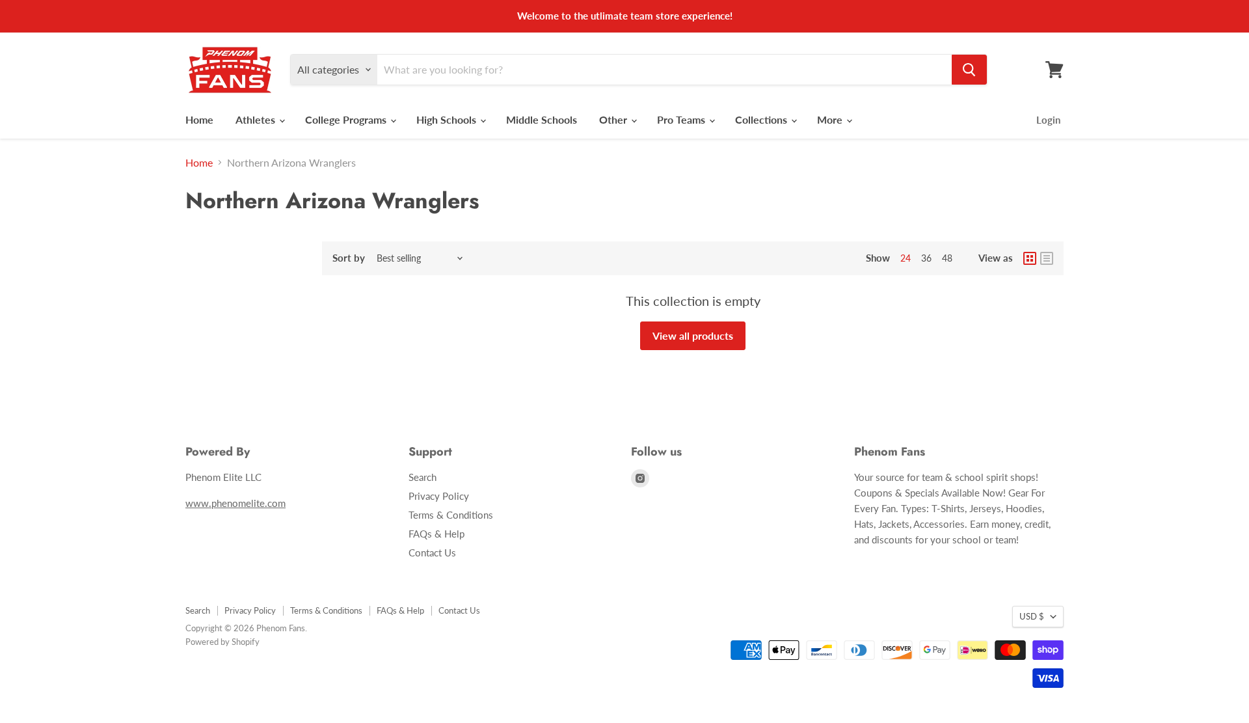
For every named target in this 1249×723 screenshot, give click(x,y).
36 (926, 258)
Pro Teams (682, 119)
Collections (762, 119)
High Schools (447, 119)
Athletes (256, 119)
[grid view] (1029, 258)
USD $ (1031, 616)
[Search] (969, 70)
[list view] (1046, 258)
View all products (692, 335)
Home (199, 119)
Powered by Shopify (222, 641)
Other (614, 119)
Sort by (348, 258)
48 (947, 258)
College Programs (347, 119)
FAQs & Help (436, 533)
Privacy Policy (439, 496)
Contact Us (432, 552)
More (831, 119)
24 (905, 258)
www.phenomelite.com (235, 503)
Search (422, 477)
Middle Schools (541, 119)
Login (1048, 120)
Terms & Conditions (451, 515)
